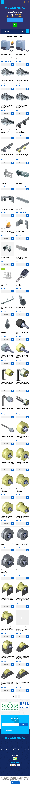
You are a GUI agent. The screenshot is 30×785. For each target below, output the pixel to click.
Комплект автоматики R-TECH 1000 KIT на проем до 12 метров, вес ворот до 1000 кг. (7, 56)
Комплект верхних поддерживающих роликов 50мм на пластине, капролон (22, 155)
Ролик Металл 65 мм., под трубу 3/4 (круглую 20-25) (22, 543)
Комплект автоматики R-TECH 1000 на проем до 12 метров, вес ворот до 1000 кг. (22, 56)
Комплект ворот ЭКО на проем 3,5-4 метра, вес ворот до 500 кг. (21, 106)
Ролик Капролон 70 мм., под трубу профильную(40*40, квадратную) (22, 490)
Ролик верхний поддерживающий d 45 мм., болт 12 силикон (7, 356)
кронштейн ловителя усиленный (6, 182)
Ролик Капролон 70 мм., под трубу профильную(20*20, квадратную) (7, 490)
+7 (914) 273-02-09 (15, 744)
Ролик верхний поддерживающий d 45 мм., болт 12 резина (22, 332)
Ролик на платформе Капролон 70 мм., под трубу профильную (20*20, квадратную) (7, 682)
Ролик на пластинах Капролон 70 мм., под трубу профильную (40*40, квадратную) (22, 599)
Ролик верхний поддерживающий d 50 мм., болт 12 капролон (22, 356)
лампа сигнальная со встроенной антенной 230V (7, 232)
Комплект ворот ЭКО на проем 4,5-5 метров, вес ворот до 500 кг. (6, 131)
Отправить (23, 724)
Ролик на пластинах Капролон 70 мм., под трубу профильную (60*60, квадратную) (7, 628)
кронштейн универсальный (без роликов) (22, 209)
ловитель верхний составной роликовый (6, 258)
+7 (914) (16, 15)
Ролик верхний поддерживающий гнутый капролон (7, 383)
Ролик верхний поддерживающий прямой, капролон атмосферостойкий (22, 410)
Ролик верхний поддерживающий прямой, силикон (7, 437)
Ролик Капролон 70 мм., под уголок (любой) (7, 517)
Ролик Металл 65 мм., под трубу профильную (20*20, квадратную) (7, 571)
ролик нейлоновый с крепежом (20, 308)
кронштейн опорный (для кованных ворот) (22, 182)
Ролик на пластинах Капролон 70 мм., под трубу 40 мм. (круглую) (7, 599)
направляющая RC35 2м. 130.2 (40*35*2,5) (22, 258)
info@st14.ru (15, 755)
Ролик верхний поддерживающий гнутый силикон (7, 409)
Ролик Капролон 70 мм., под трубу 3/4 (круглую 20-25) (7, 463)
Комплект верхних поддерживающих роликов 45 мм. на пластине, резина (22, 131)
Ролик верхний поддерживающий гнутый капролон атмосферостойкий (22, 383)
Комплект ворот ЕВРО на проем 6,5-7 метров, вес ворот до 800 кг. (22, 82)
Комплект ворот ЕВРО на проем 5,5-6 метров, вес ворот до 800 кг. (7, 82)
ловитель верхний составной (20, 232)
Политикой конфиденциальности (19, 780)
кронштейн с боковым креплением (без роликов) (7, 209)
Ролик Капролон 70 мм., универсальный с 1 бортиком (22, 517)
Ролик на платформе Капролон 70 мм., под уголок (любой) (22, 682)
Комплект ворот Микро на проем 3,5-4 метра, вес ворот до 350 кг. (7, 106)
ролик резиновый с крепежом (5, 331)
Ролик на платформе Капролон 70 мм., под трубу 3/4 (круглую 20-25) (22, 657)
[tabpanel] (10, 706)
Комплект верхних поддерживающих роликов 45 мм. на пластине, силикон (7, 155)
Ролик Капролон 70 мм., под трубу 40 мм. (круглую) (22, 463)
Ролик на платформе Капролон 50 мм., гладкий (7, 657)
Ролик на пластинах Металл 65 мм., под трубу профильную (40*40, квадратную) (22, 628)
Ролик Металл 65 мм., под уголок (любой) (22, 570)
